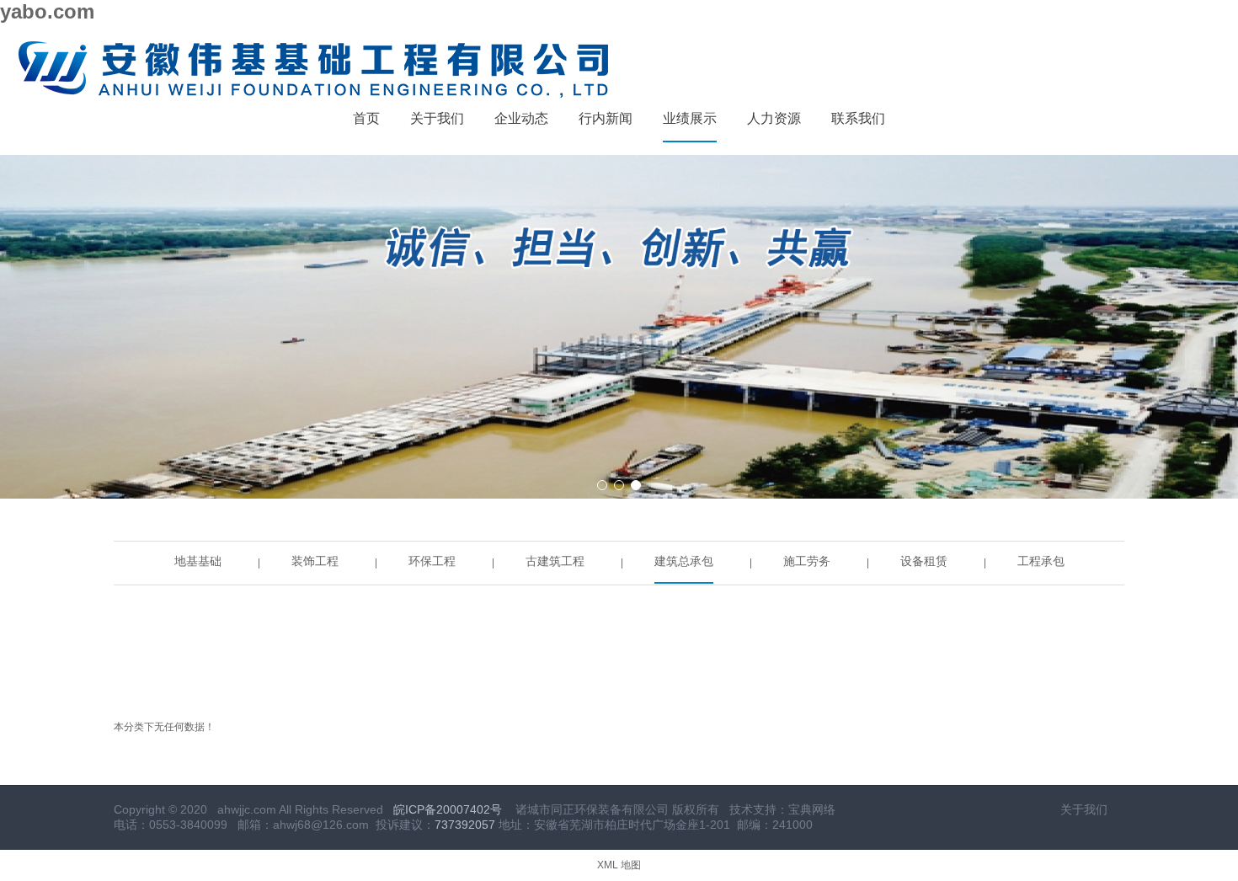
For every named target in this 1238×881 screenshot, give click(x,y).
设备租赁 (923, 561)
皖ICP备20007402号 (447, 809)
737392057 (465, 824)
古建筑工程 (555, 561)
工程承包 (1041, 561)
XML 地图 (619, 865)
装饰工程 (315, 561)
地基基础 (197, 561)
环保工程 (432, 561)
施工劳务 (806, 561)
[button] (602, 485)
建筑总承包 (683, 561)
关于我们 (1083, 809)
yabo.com (47, 11)
